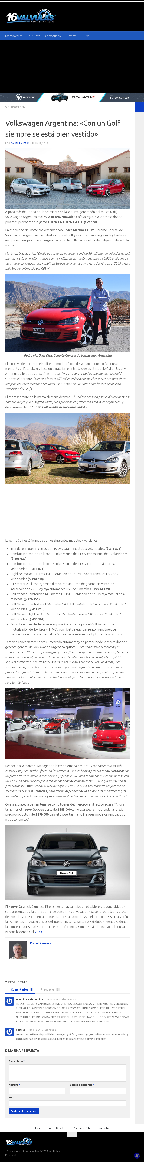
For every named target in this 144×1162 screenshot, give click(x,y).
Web (11, 1096)
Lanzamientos (13, 35)
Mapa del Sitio (82, 1127)
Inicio (38, 1127)
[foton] (72, 97)
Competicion (53, 35)
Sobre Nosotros (57, 1127)
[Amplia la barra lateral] (139, 107)
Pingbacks (49, 989)
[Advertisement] (72, 66)
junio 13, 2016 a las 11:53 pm (61, 999)
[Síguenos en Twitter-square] (123, 1140)
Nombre (14, 1084)
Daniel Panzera (20, 143)
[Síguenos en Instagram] (136, 1140)
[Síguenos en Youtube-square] (129, 1140)
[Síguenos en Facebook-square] (117, 1140)
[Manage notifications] (137, 1155)
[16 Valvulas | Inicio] (31, 16)
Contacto (103, 1127)
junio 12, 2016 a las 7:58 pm (43, 1029)
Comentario (17, 1060)
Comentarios (21, 989)
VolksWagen (15, 106)
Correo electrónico (82, 1084)
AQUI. (39, 931)
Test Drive (33, 35)
